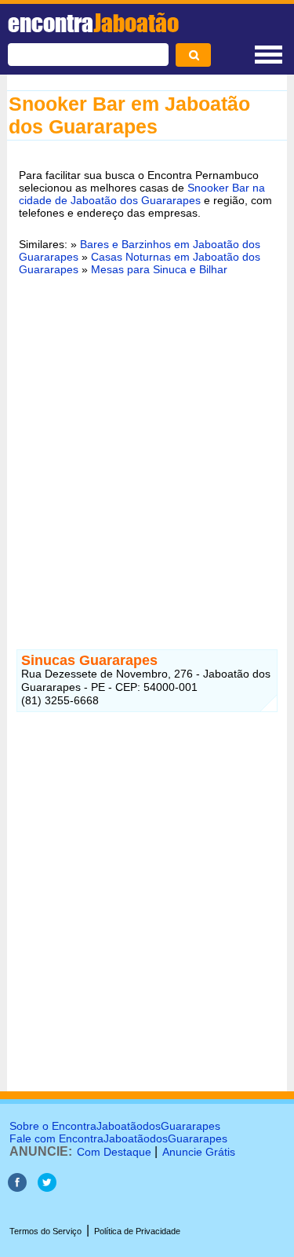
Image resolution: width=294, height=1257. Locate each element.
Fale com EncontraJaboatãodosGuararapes (118, 1138)
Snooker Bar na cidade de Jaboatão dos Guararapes (142, 193)
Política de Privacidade (137, 1231)
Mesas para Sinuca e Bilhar (159, 269)
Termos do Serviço (45, 1231)
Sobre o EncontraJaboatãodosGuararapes (114, 1126)
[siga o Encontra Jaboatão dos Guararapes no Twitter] (47, 1187)
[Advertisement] (147, 445)
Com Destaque (114, 1152)
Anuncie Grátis (198, 1152)
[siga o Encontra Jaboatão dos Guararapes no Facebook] (17, 1187)
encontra (93, 23)
